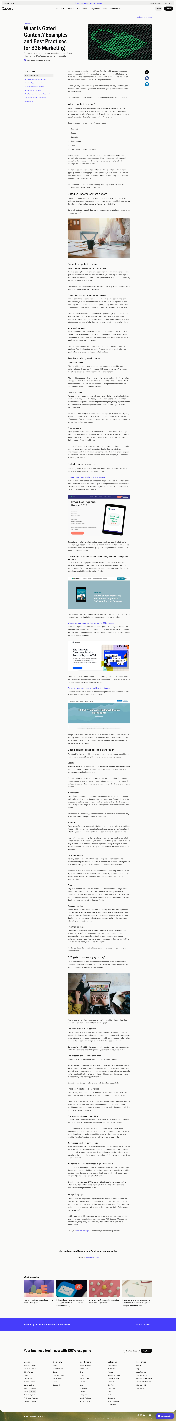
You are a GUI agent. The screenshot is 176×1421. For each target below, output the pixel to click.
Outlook (82, 1391)
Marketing (28, 24)
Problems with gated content (34, 86)
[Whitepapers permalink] (65, 792)
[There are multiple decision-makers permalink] (65, 1089)
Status (29, 1391)
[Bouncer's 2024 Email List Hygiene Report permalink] (65, 477)
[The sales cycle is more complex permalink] (65, 1028)
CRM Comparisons (30, 1369)
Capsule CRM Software (143, 1382)
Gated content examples (33, 90)
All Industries (112, 1404)
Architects (111, 1382)
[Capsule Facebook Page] (147, 78)
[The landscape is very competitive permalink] (65, 1116)
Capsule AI (71, 9)
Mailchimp (83, 1382)
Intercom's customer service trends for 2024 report (91, 623)
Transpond (83, 1395)
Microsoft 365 (84, 1378)
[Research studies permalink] (65, 906)
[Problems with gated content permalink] (65, 358)
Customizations (29, 1385)
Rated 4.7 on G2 (9, 3)
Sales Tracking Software (144, 1378)
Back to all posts (145, 17)
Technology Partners (31, 1398)
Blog (137, 1369)
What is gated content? (32, 75)
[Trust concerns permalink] (65, 428)
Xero (81, 1372)
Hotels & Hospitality (114, 1375)
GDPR (55, 1382)
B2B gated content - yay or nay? (35, 97)
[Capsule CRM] (7, 8)
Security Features (29, 1382)
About (55, 1365)
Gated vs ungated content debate (36, 79)
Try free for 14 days (142, 1324)
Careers (55, 1372)
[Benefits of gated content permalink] (65, 264)
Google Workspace (86, 1398)
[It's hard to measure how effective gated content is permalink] (65, 1163)
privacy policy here (92, 1257)
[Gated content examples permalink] (65, 464)
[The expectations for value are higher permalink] (65, 1055)
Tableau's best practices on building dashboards (89, 688)
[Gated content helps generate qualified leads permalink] (65, 268)
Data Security (28, 1378)
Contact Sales (167, 3)
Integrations (95, 9)
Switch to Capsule (30, 1388)
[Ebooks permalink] (65, 763)
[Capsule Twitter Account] (147, 72)
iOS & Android (28, 1372)
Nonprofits (111, 1398)
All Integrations (85, 1401)
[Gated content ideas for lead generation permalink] (65, 750)
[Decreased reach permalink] (65, 362)
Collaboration (112, 1369)
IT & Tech (111, 1385)
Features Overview (30, 1365)
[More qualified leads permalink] (65, 328)
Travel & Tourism (113, 1378)
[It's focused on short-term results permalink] (65, 1143)
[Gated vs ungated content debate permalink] (65, 194)
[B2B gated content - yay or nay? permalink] (65, 957)
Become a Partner (155, 3)
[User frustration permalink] (65, 392)
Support (138, 1365)
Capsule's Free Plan (30, 1401)
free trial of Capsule (83, 1231)
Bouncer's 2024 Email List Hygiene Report (86, 477)
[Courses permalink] (65, 885)
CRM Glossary (140, 1388)
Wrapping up (29, 101)
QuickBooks (84, 1369)
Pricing (104, 9)
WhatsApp (83, 1388)
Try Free (168, 8)
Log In (158, 8)
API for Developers (86, 1365)
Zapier (82, 1375)
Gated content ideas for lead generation (38, 94)
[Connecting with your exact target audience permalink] (65, 295)
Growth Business (113, 1401)
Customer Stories (141, 1375)
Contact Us (56, 1385)
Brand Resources (58, 1369)
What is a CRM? (141, 1385)
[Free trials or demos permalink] (65, 927)
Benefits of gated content (33, 83)
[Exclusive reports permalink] (65, 855)
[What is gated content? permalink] (65, 104)
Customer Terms (58, 1375)
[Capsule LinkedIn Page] (147, 84)
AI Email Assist (112, 1365)
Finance (110, 1372)
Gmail (81, 1385)
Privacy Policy (57, 1378)
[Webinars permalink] (65, 822)
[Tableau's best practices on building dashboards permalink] (65, 688)
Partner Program (29, 1395)
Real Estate (111, 1388)
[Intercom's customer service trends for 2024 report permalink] (65, 623)
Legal (109, 1391)
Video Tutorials (141, 1372)
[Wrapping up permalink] (65, 1194)
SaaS (109, 1395)
